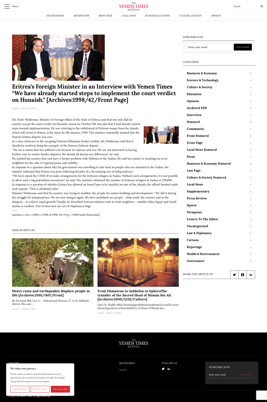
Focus (191, 156)
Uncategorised (197, 226)
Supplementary (198, 191)
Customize (20, 389)
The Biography (55, 16)
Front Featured (198, 136)
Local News (129, 16)
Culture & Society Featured (206, 177)
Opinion (216, 16)
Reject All (40, 389)
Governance (196, 261)
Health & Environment (203, 254)
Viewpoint (194, 212)
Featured (193, 122)
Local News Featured (202, 150)
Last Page (194, 170)
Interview (194, 115)
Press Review (197, 198)
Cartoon (193, 240)
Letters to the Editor (202, 219)
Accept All (60, 389)
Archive (123, 370)
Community (195, 129)
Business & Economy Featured (209, 163)
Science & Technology (203, 80)
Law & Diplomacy (199, 233)
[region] (40, 379)
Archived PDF (81, 16)
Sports (192, 205)
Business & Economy (157, 16)
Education (194, 94)
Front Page (105, 16)
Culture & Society (190, 16)
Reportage (194, 247)
